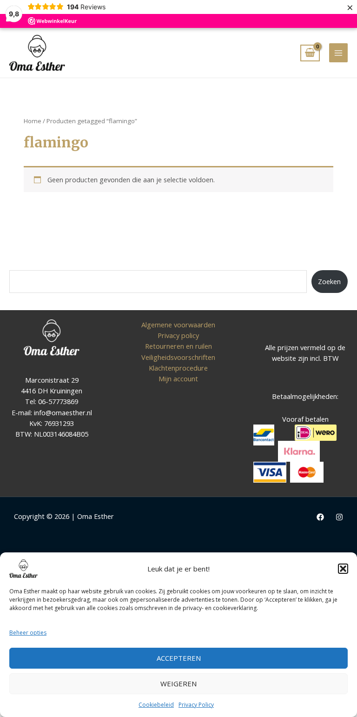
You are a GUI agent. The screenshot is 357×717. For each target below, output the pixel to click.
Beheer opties (27, 633)
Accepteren (179, 658)
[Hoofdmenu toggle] (338, 52)
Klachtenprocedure (178, 367)
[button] (343, 568)
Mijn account (178, 378)
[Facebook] (320, 517)
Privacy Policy (196, 705)
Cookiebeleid (156, 705)
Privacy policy (178, 335)
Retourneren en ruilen (178, 346)
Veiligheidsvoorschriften (178, 357)
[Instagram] (339, 517)
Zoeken (329, 281)
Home (32, 121)
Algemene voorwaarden (178, 324)
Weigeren (178, 683)
